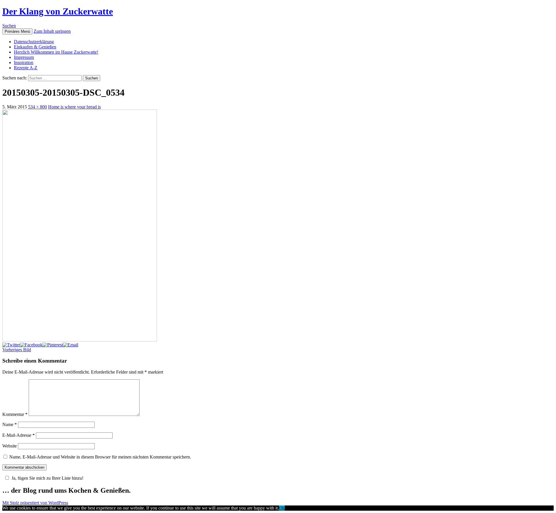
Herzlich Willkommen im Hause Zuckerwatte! (56, 52)
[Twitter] (11, 344)
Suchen (9, 25)
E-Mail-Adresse (18, 435)
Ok (282, 507)
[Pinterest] (53, 344)
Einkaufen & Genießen (35, 46)
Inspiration (23, 62)
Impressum (24, 57)
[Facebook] (31, 344)
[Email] (70, 344)
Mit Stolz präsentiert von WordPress (35, 502)
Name (9, 424)
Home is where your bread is (74, 106)
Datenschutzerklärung (34, 41)
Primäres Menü (17, 31)
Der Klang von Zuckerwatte (57, 11)
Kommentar (15, 414)
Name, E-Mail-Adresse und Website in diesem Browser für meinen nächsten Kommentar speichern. (100, 456)
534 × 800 (37, 106)
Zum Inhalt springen (52, 31)
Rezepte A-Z (25, 67)
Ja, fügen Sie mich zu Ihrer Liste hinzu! (47, 478)
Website (9, 445)
